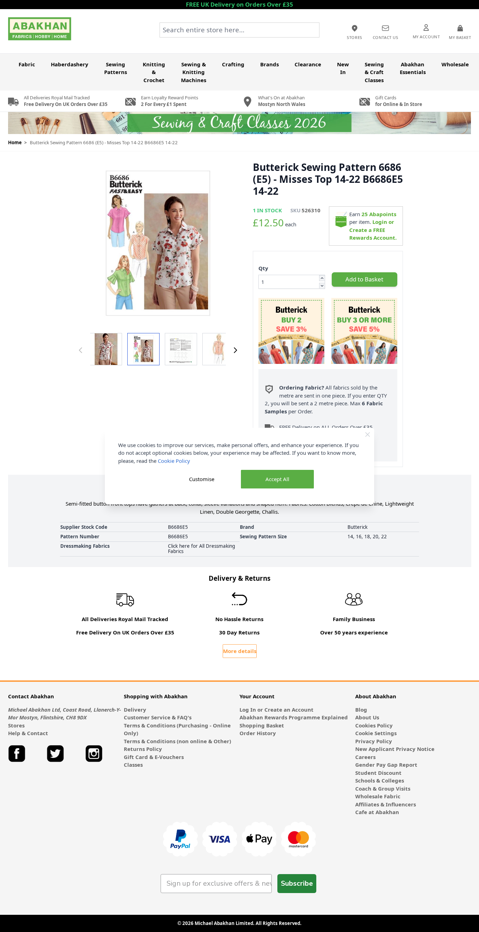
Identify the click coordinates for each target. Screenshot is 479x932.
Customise (201, 478)
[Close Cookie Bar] (368, 435)
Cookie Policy (174, 460)
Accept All (277, 478)
